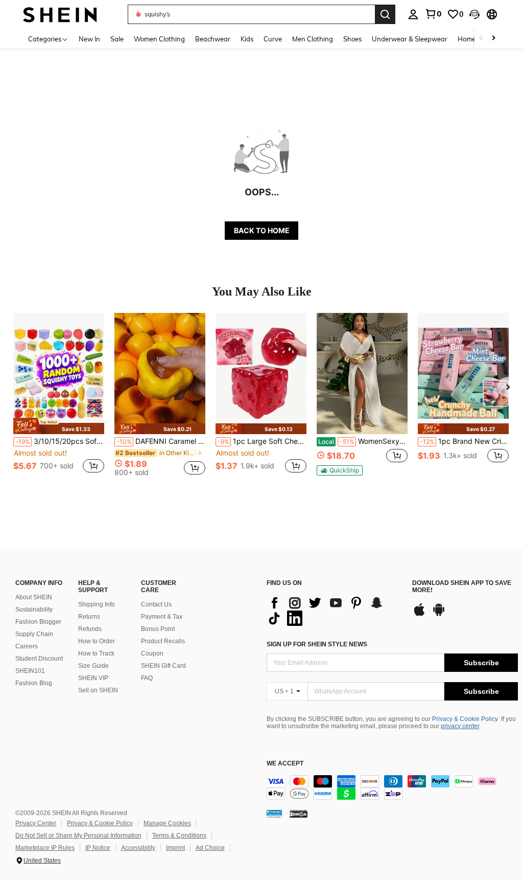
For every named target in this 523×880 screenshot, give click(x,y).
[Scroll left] (481, 39)
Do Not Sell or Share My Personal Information (78, 835)
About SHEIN (33, 597)
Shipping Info (96, 604)
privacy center (460, 726)
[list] (334, 610)
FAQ (147, 678)
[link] (433, 14)
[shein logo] (60, 14)
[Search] (385, 14)
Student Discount (39, 658)
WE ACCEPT (285, 763)
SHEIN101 (30, 670)
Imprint (175, 847)
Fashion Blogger (38, 621)
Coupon (152, 653)
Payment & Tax (161, 616)
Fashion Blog (33, 683)
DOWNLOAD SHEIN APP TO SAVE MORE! (461, 587)
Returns (89, 616)
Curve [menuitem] (273, 39)
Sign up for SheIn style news (317, 644)
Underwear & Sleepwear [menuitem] (409, 39)
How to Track (96, 653)
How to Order (96, 641)
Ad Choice (210, 847)
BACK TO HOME (262, 230)
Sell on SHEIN (98, 690)
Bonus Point (158, 629)
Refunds (90, 629)
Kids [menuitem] (247, 39)
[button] (474, 14)
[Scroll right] (493, 39)
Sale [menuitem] (117, 39)
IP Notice (97, 847)
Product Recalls (163, 641)
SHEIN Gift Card (163, 665)
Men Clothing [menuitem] (312, 39)
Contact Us (156, 604)
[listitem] (58, 398)
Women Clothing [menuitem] (159, 39)
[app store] (419, 614)
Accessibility (138, 847)
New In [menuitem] (89, 39)
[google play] (439, 614)
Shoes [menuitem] (352, 39)
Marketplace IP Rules (45, 847)
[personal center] (413, 14)
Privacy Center (35, 823)
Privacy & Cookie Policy (465, 719)
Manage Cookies (167, 823)
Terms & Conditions (179, 835)
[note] (58, 426)
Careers (26, 646)
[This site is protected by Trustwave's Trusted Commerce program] (274, 813)
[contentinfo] (392, 787)
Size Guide (93, 665)
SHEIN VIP (93, 678)
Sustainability (34, 609)
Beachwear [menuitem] (212, 39)
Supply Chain (34, 634)
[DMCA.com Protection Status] (298, 813)
